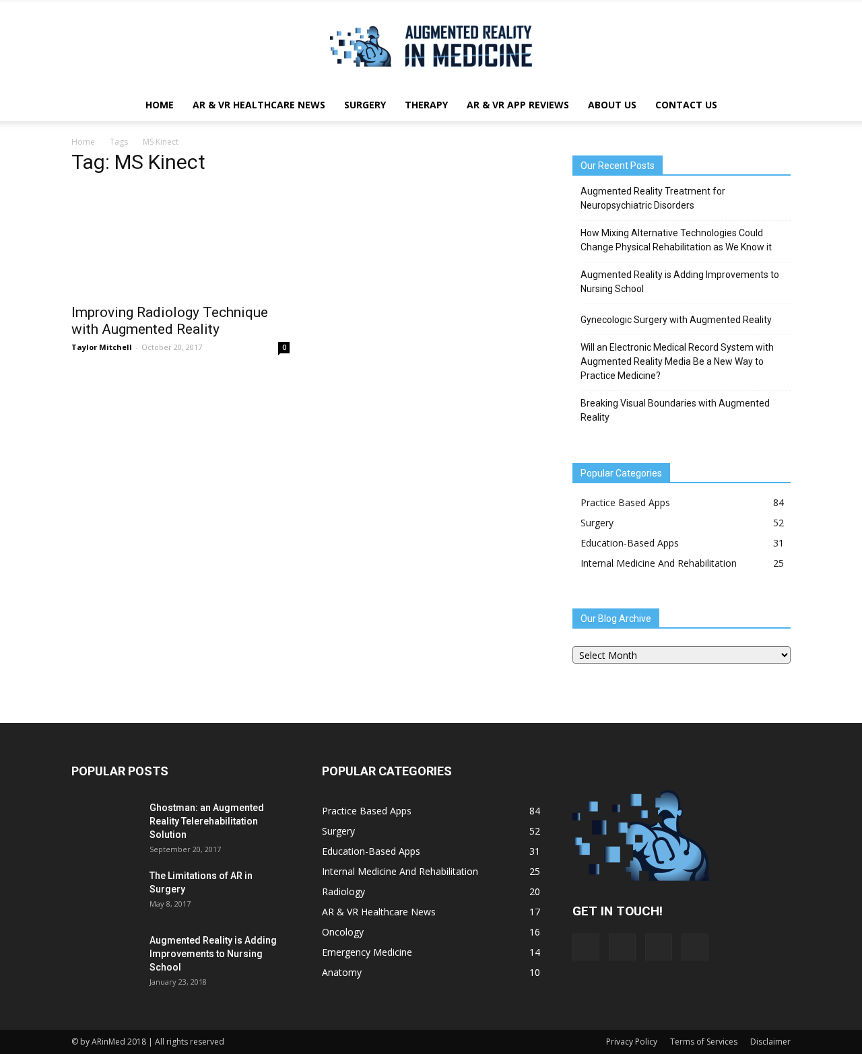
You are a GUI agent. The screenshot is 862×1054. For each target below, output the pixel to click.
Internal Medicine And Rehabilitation (659, 563)
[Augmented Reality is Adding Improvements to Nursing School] (105, 957)
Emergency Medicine (367, 952)
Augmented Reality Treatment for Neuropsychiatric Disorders (653, 198)
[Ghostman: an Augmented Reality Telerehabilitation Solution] (105, 824)
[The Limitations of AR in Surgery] (105, 911)
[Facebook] (585, 947)
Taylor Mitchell (101, 347)
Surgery (365, 104)
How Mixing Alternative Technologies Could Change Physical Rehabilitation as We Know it (676, 239)
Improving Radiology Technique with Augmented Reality (169, 320)
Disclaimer (770, 1041)
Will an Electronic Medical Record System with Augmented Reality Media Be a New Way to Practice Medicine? (677, 361)
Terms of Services (703, 1041)
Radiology (343, 891)
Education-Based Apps (630, 542)
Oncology (343, 931)
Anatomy (342, 972)
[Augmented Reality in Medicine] (431, 46)
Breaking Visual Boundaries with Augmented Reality (675, 410)
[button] (774, 105)
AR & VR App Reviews (518, 104)
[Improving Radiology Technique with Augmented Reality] (180, 241)
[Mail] (622, 947)
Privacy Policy (631, 1041)
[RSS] (695, 947)
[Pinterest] (658, 947)
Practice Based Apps (625, 502)
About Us (612, 104)
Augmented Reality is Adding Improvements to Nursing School (680, 281)
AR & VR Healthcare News (259, 104)
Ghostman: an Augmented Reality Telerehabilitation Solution (207, 821)
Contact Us (686, 104)
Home (159, 104)
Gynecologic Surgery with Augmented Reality (676, 319)
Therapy (426, 104)
